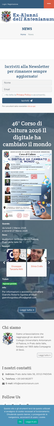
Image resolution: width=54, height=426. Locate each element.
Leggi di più (31, 421)
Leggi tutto (26, 309)
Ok (20, 421)
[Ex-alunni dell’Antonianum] (27, 16)
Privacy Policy (24, 94)
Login (4, 4)
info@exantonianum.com (26, 383)
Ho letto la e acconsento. (26, 94)
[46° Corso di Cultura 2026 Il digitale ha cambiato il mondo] (27, 184)
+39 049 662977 (24, 378)
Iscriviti (25, 100)
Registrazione (13, 4)
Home (23, 34)
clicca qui (31, 106)
